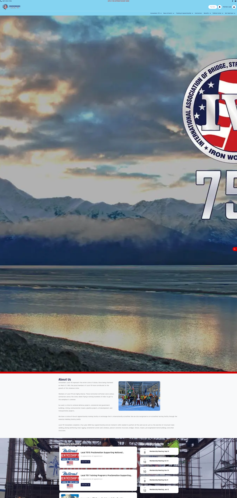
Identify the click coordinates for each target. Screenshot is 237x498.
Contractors (198, 13)
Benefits (206, 13)
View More (84, 462)
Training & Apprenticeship (183, 13)
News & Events (167, 13)
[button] (229, 7)
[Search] (235, 249)
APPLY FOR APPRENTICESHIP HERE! (118, 1)
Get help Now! (229, 13)
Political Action (217, 13)
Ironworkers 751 (155, 13)
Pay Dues (212, 7)
